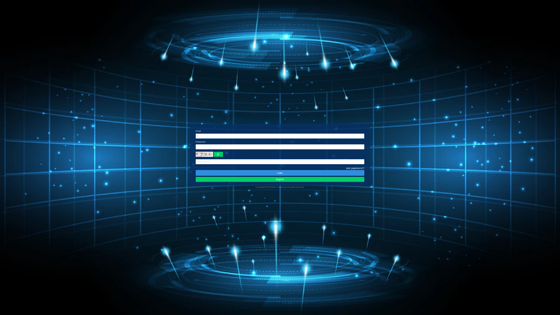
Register (280, 179)
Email (198, 131)
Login (280, 173)
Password (200, 142)
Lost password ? (355, 168)
